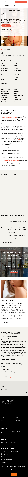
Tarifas (17, 414)
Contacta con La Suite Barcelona (11, 160)
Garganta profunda (5, 89)
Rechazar (6, 33)
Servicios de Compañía (6, 87)
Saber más (6, 322)
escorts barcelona (8, 5)
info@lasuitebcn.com (8, 459)
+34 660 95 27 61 (8, 454)
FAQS (17, 417)
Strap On (16, 101)
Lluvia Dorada (4, 95)
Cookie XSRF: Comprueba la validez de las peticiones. (13, 22)
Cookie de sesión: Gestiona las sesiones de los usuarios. (13, 20)
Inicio (2, 5)
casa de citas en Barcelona (10, 123)
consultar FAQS (14, 271)
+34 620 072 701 (17, 451)
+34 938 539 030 (8, 451)
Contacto (18, 420)
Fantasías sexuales (5, 93)
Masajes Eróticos (4, 91)
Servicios (18, 412)
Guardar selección (6, 29)
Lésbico (15, 97)
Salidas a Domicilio (18, 95)
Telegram (6, 456)
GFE (19, 139)
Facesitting (16, 91)
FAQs (6, 376)
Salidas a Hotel (4, 97)
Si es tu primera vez (5, 417)
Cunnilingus (3, 99)
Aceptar (14, 474)
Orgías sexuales (17, 99)
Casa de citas (4, 414)
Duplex (15, 89)
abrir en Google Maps (7, 242)
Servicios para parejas (19, 87)
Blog (2, 420)
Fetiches (15, 93)
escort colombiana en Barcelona (10, 117)
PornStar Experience (5, 101)
